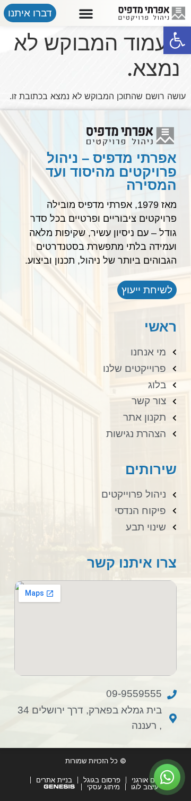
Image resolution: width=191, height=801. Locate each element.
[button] (177, 40)
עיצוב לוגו (145, 786)
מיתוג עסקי (103, 786)
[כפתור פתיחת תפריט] (86, 13)
